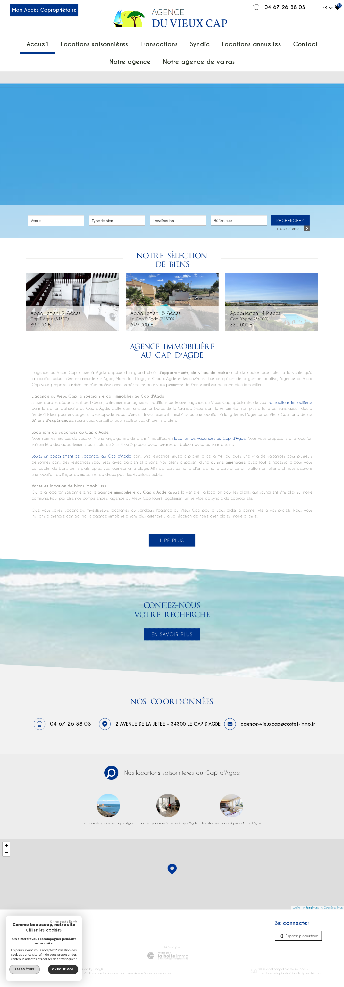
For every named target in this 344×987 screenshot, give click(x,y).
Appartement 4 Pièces (255, 315)
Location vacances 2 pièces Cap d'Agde (168, 823)
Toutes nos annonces (157, 973)
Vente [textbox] (36, 220)
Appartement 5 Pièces (155, 315)
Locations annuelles (251, 44)
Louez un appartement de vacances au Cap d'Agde (81, 456)
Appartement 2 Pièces (55, 315)
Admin (138, 973)
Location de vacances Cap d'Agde (108, 823)
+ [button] (6, 845)
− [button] (6, 852)
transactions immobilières (289, 402)
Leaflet (296, 907)
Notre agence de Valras (199, 62)
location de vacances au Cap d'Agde (209, 438)
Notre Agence (130, 62)
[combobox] (56, 220)
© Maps (311, 907)
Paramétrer (25, 969)
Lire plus (172, 540)
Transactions (159, 44)
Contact (305, 44)
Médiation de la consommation (104, 973)
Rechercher (290, 220)
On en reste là (61, 921)
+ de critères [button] (287, 228)
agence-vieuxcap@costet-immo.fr (278, 724)
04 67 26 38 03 (284, 7)
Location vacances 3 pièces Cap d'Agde (231, 823)
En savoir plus (172, 634)
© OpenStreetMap (332, 907)
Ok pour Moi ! (63, 969)
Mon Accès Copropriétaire (44, 10)
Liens (130, 973)
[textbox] (117, 220)
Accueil (37, 44)
